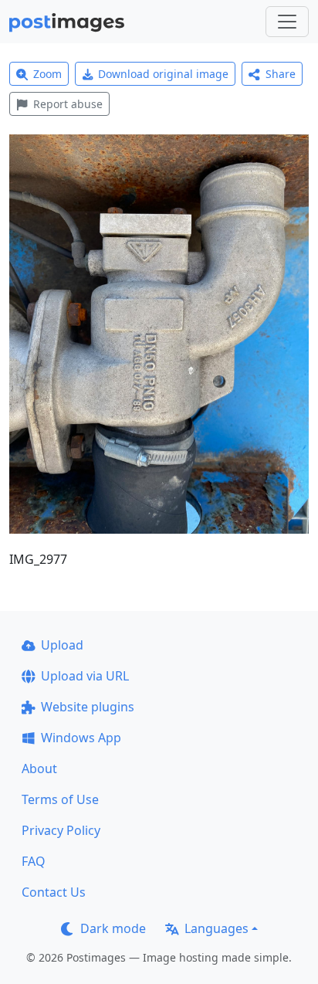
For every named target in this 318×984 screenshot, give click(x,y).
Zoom (47, 73)
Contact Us (54, 892)
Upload (62, 644)
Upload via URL (85, 675)
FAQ (34, 861)
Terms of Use (60, 799)
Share (281, 73)
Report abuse (68, 104)
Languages (216, 928)
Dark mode (113, 928)
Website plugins (87, 706)
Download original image (163, 73)
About (39, 768)
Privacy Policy (61, 830)
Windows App (81, 737)
